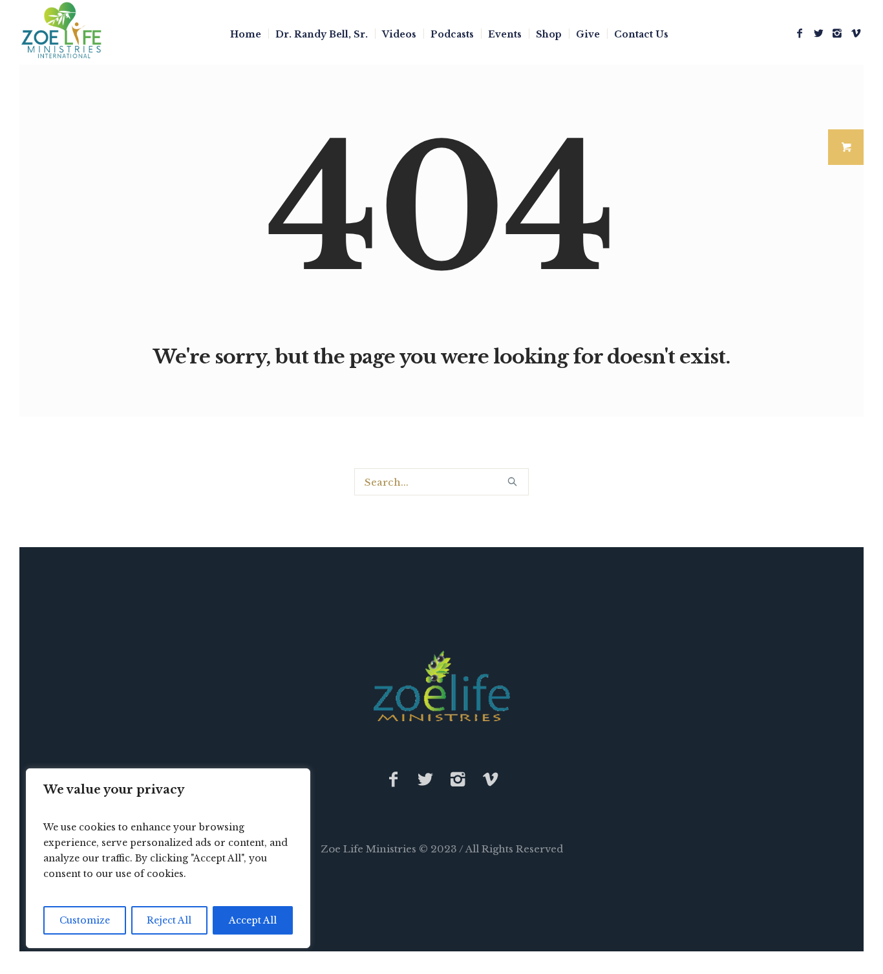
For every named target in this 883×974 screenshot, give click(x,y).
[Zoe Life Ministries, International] (442, 686)
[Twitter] (818, 33)
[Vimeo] (856, 33)
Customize (84, 920)
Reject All (169, 920)
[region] (168, 858)
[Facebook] (799, 33)
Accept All (253, 920)
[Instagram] (837, 33)
